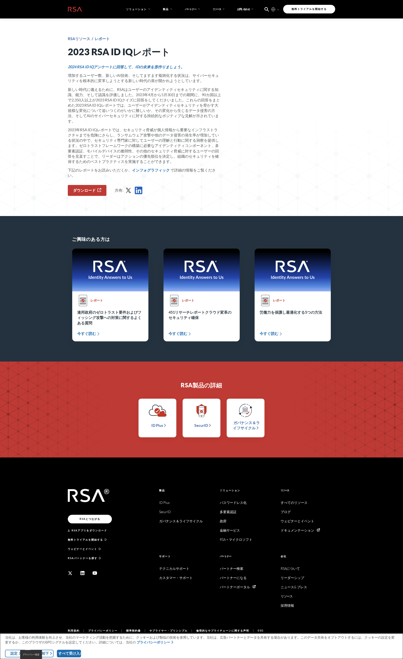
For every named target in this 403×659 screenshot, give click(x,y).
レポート (102, 39)
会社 (284, 556)
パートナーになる (233, 578)
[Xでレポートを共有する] (128, 190)
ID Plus (164, 502)
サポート (165, 556)
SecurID (165, 512)
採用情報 (287, 605)
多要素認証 (228, 512)
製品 (162, 490)
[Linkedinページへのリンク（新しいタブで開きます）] (82, 573)
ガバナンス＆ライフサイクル (181, 521)
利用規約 (74, 630)
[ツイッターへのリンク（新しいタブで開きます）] (70, 573)
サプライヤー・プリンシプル (168, 630)
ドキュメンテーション (297, 530)
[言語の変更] (273, 9)
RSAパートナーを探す (82, 558)
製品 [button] (166, 9)
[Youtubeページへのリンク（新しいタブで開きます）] (95, 573)
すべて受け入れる (69, 653)
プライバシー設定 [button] (31, 654)
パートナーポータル (235, 587)
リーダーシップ (292, 578)
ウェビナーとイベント (82, 549)
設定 (14, 653)
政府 (223, 521)
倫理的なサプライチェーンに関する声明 (222, 630)
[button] (193, 9)
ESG (261, 630)
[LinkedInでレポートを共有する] (138, 190)
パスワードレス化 (233, 502)
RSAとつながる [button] (90, 519)
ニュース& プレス (294, 587)
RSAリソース (79, 39)
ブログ (286, 512)
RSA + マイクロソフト (236, 539)
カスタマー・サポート (176, 578)
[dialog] (201, 646)
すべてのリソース (294, 502)
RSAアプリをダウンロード (89, 530)
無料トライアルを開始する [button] (309, 9)
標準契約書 (133, 630)
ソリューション (230, 490)
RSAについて (290, 568)
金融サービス (230, 530)
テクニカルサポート (174, 568)
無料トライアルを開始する (85, 539)
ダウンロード (84, 190)
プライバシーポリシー (103, 630)
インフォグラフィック (151, 170)
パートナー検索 (231, 568)
